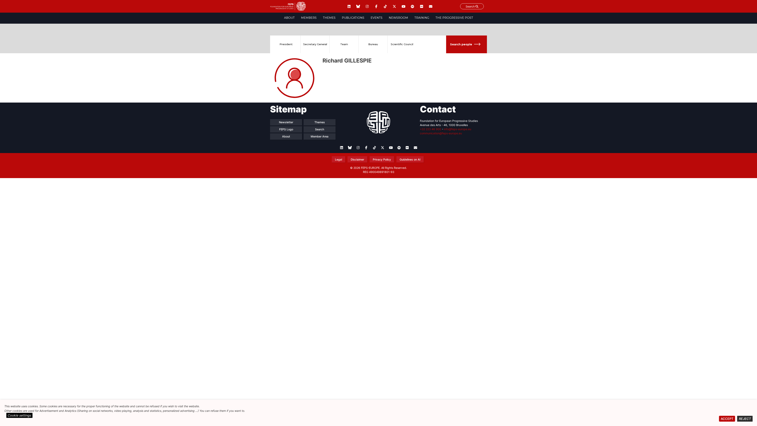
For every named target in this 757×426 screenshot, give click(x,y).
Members (309, 18)
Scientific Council (402, 44)
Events (376, 18)
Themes (329, 18)
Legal (338, 159)
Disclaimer (357, 159)
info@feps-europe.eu (457, 129)
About (289, 18)
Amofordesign (378, 177)
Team (344, 44)
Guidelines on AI (410, 159)
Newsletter (286, 122)
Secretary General (315, 44)
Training (421, 18)
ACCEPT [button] (727, 419)
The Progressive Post (454, 18)
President (286, 44)
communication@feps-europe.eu (441, 133)
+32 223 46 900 (430, 129)
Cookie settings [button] (19, 415)
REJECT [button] (745, 419)
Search (470, 6)
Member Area (319, 136)
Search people (461, 44)
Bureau (373, 44)
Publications (353, 18)
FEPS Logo (286, 129)
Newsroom (398, 18)
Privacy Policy (382, 159)
